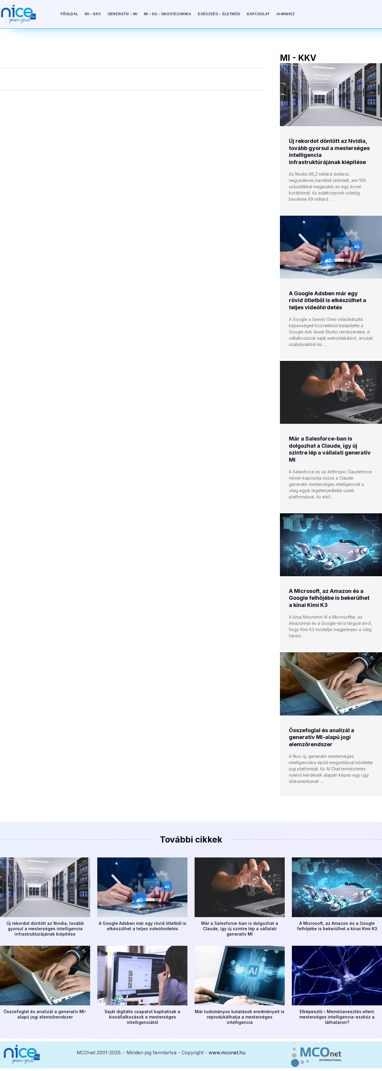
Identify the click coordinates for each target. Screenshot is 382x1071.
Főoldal (69, 14)
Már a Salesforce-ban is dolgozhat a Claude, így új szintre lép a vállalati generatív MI (239, 928)
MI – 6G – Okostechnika (168, 14)
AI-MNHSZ (285, 14)
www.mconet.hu (227, 1052)
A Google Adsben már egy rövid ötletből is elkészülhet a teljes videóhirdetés (327, 300)
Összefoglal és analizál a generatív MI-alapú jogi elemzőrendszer (321, 737)
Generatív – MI (122, 14)
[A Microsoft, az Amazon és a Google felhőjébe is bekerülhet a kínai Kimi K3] (331, 544)
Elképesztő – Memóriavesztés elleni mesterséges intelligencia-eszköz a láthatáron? (337, 1017)
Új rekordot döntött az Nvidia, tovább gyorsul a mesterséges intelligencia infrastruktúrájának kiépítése (45, 928)
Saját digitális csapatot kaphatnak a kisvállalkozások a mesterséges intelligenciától (142, 1017)
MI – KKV (93, 14)
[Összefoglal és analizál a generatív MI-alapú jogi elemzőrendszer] (331, 683)
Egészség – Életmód (219, 14)
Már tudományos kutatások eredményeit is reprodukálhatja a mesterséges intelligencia (239, 1017)
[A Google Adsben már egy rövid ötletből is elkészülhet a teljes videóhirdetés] (331, 247)
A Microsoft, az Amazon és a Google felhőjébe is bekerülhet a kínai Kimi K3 (329, 598)
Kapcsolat (258, 14)
